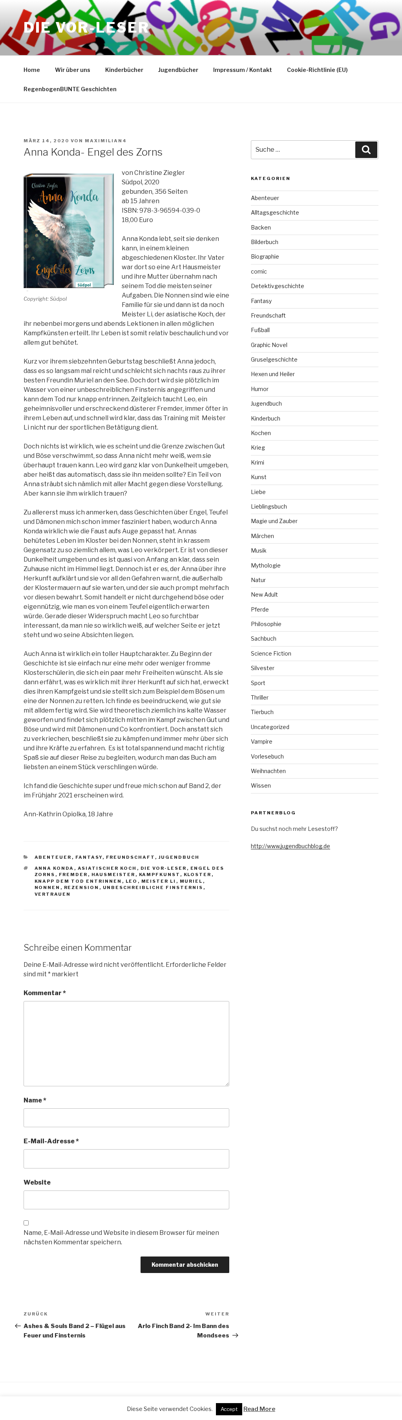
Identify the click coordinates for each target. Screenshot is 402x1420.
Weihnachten (268, 771)
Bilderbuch (264, 242)
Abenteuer (53, 857)
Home (32, 69)
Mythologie (266, 565)
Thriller (260, 697)
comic (259, 271)
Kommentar (45, 993)
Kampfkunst (159, 874)
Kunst (259, 477)
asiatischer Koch (107, 868)
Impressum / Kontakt (242, 69)
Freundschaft (130, 857)
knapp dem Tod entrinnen (78, 881)
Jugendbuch (179, 857)
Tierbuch (262, 712)
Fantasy (88, 857)
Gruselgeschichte (274, 359)
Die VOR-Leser (86, 27)
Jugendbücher (178, 69)
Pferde (260, 609)
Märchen (262, 536)
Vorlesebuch (267, 756)
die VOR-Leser (164, 868)
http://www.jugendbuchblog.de (290, 846)
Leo (132, 881)
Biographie (265, 256)
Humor (260, 389)
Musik (259, 550)
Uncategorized (270, 727)
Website (37, 1182)
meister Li (158, 881)
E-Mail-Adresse (51, 1141)
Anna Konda (54, 868)
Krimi (257, 462)
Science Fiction (271, 653)
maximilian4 (106, 140)
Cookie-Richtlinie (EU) (317, 69)
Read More (259, 1409)
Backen (261, 227)
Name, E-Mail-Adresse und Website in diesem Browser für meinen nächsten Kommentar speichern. (121, 1237)
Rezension (81, 887)
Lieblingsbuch (269, 506)
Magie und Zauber (274, 521)
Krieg (258, 447)
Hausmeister (113, 874)
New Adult (264, 594)
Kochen (261, 433)
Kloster (198, 874)
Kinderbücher (124, 69)
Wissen (261, 785)
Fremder (73, 874)
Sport (258, 683)
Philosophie (266, 624)
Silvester (262, 668)
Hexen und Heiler (273, 374)
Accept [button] (229, 1409)
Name (35, 1100)
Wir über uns (72, 69)
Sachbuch (263, 638)
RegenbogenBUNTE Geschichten (70, 89)
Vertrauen (53, 894)
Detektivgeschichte (277, 286)
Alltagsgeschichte (275, 212)
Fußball (260, 330)
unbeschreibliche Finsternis (153, 887)
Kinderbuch (265, 418)
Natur (258, 580)
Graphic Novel (269, 345)
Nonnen (47, 887)
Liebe (258, 492)
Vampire (261, 741)
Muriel (191, 881)
